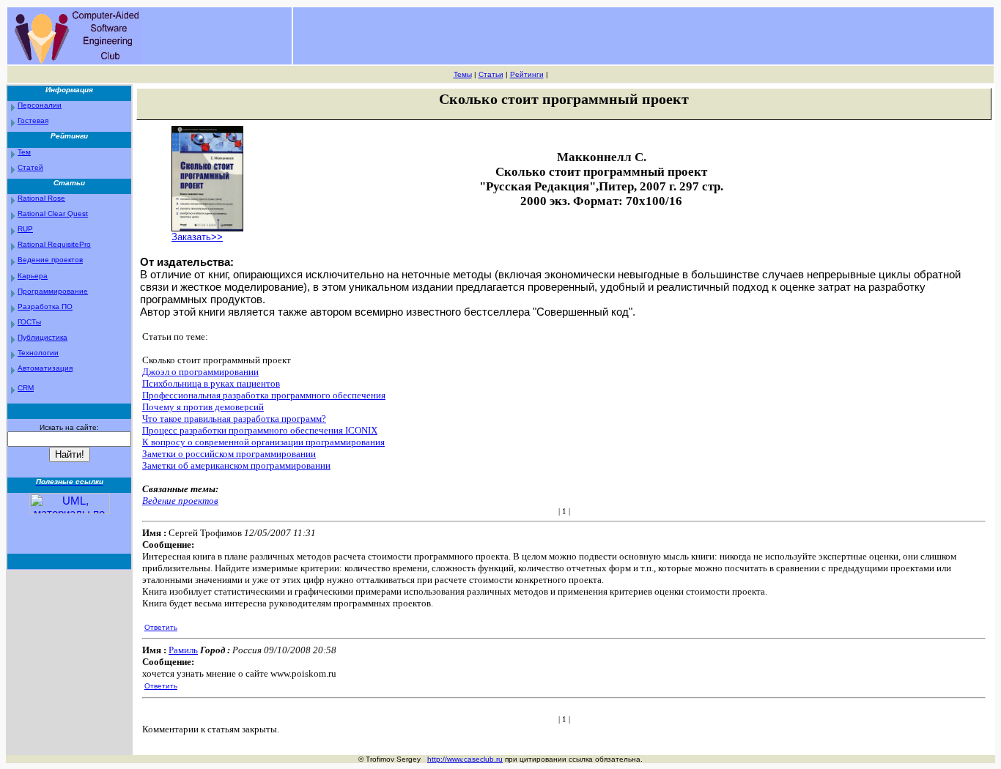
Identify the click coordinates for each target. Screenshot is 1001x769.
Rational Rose (41, 198)
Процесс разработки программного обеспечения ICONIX (259, 430)
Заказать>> (197, 236)
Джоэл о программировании (200, 371)
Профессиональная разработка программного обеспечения (263, 395)
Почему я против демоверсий (203, 406)
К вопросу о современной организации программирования (263, 441)
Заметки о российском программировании (229, 453)
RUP (25, 229)
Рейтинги (527, 74)
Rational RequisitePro (54, 244)
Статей (30, 167)
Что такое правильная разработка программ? (234, 418)
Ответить (160, 627)
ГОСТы (29, 322)
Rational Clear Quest (53, 213)
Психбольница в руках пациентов (211, 383)
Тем (24, 152)
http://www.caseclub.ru (465, 759)
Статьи (491, 74)
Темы (463, 74)
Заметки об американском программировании (236, 465)
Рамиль (183, 649)
